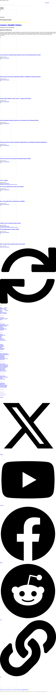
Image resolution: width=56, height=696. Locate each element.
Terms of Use (2, 689)
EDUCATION (26, 5)
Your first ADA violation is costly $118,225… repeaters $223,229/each (15, 98)
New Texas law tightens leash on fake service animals (12, 186)
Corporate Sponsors (3, 386)
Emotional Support (3, 325)
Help (12, 689)
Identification (2, 357)
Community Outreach (3, 318)
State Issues (2, 349)
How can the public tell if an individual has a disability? (12, 201)
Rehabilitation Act (3, 308)
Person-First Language (4, 376)
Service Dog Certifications (4, 57)
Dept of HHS (2, 369)
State (1, 313)
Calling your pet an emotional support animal (10, 223)
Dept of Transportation (4, 365)
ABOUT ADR (47, 2)
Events (1, 377)
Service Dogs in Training (4, 324)
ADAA (5, 307)
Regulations (2, 346)
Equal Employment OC (4, 366)
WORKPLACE (6, 5)
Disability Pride (2, 375)
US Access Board (3, 367)
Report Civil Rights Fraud (4, 354)
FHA (1, 309)
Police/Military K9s (3, 328)
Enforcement (2, 348)
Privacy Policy (7, 689)
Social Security (2, 335)
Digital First (2, 317)
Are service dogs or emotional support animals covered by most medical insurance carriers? (20, 54)
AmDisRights (2, 383)
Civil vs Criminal (4, 180)
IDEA (1, 311)
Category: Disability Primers (11, 25)
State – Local (2, 339)
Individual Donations (3, 385)
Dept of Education (3, 370)
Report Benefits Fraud (4, 353)
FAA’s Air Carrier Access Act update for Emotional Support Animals (15, 158)
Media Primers (2, 378)
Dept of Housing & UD (4, 364)
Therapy (1, 326)
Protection (2, 329)
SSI (0, 337)
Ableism (1, 344)
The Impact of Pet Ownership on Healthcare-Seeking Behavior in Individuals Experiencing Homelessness (23, 142)
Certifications (2, 356)
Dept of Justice (2, 363)
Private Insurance (3, 340)
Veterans (1, 338)
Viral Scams (2, 359)
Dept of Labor (2, 368)
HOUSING (1, 5)
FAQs (1, 319)
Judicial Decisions (3, 312)
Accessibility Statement (24, 689)
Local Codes (5, 313)
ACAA (1, 310)
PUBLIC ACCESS (10, 5)
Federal (1, 334)
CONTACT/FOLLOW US (52, 2)
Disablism (1, 345)
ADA (1, 307)
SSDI (1, 336)
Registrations (2, 355)
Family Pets (2, 327)
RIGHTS (12, 4)
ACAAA (6, 310)
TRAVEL (14, 5)
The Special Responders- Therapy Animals (9, 229)
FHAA (5, 309)
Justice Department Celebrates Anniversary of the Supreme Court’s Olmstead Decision (19, 120)
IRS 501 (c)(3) (2, 384)
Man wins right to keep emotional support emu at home (12, 244)
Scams (1, 347)
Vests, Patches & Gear (4, 358)
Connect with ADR (3, 387)
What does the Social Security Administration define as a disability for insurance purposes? (20, 76)
